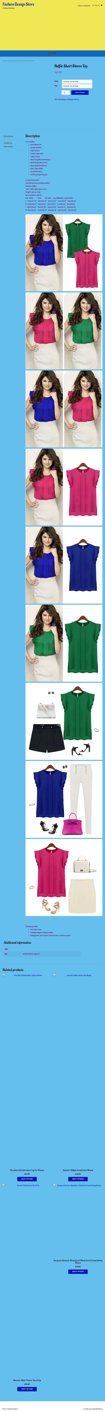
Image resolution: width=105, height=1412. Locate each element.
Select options (27, 1179)
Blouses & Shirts (12, 61)
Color (56, 81)
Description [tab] (8, 136)
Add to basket (80, 92)
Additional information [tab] (8, 145)
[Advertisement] (52, 31)
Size (56, 86)
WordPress (99, 1409)
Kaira (16, 1409)
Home (4, 61)
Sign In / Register (84, 6)
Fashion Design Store (18, 4)
